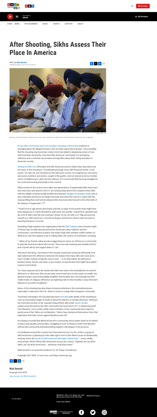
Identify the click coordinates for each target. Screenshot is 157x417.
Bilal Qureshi (22, 62)
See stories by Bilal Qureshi (23, 376)
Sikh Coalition (71, 226)
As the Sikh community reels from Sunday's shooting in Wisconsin (48, 146)
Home (9, 24)
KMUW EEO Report (93, 396)
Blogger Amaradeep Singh (79, 194)
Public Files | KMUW (63, 402)
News (17, 24)
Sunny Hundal (81, 303)
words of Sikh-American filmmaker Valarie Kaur (56, 338)
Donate (143, 6)
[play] (10, 16)
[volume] (17, 16)
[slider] (20, 16)
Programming (31, 24)
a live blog (64, 297)
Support (69, 24)
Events (56, 24)
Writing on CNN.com (27, 166)
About (80, 24)
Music (45, 24)
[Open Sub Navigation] (21, 24)
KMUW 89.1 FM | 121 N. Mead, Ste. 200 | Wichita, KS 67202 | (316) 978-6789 (70, 396)
